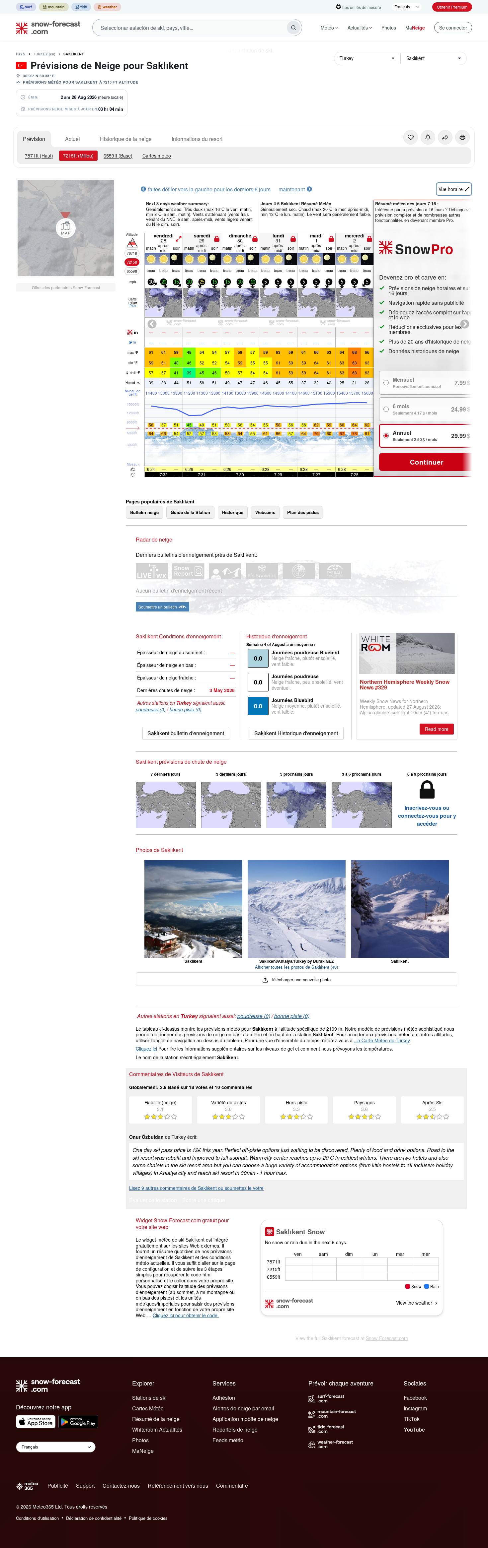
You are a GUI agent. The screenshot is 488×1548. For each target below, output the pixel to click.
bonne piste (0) (186, 709)
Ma (415, 27)
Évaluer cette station (153, 1200)
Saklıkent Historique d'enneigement (296, 733)
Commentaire (232, 1485)
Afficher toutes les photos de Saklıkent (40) (296, 967)
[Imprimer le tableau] (462, 137)
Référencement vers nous (178, 1485)
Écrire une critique (203, 1200)
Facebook (415, 1397)
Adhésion (223, 1397)
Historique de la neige (126, 139)
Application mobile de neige (245, 1419)
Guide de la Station (190, 512)
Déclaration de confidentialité (94, 1518)
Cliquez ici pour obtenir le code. (186, 1315)
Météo (327, 27)
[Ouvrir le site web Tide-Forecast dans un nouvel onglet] (81, 7)
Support (85, 1485)
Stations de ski (149, 1397)
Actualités (358, 27)
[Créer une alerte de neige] (428, 137)
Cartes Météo (148, 1408)
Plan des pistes (303, 512)
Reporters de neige (235, 1429)
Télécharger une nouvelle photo (300, 979)
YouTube (414, 1429)
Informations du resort (197, 139)
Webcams (265, 512)
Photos (388, 27)
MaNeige (143, 1450)
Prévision (34, 139)
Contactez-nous (121, 1485)
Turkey (44, 54)
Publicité (57, 1485)
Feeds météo (227, 1440)
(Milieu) (78, 155)
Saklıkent (73, 54)
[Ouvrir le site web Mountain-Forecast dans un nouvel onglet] (54, 7)
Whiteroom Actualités (157, 1429)
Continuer (427, 462)
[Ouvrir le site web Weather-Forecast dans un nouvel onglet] (107, 7)
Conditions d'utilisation (37, 1518)
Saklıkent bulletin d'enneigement (185, 733)
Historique (232, 512)
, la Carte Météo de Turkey (382, 1040)
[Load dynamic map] (66, 228)
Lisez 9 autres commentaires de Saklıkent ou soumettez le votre (196, 1188)
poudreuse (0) (151, 709)
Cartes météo (156, 155)
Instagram (415, 1408)
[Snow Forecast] (46, 27)
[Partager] (445, 137)
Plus (132, 305)
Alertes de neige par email (243, 1408)
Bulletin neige (144, 512)
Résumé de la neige (156, 1419)
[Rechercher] (293, 27)
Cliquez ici (146, 1048)
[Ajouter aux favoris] (410, 137)
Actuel (72, 139)
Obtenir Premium (452, 7)
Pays (20, 54)
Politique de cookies (148, 1518)
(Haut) (39, 155)
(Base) (118, 155)
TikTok (412, 1419)
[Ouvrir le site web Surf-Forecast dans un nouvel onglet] (26, 7)
